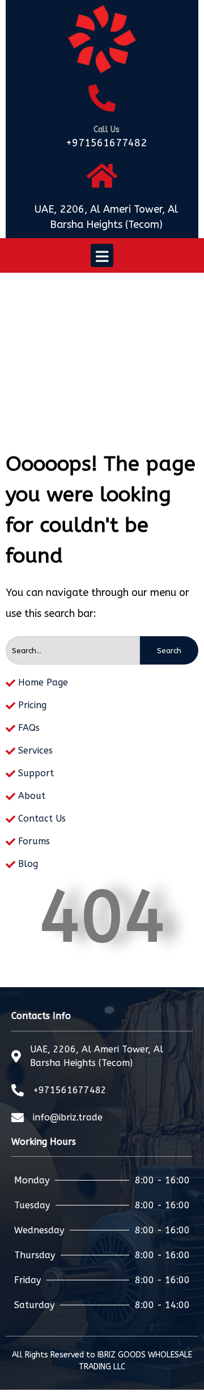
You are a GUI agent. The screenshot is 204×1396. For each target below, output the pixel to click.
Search (169, 650)
